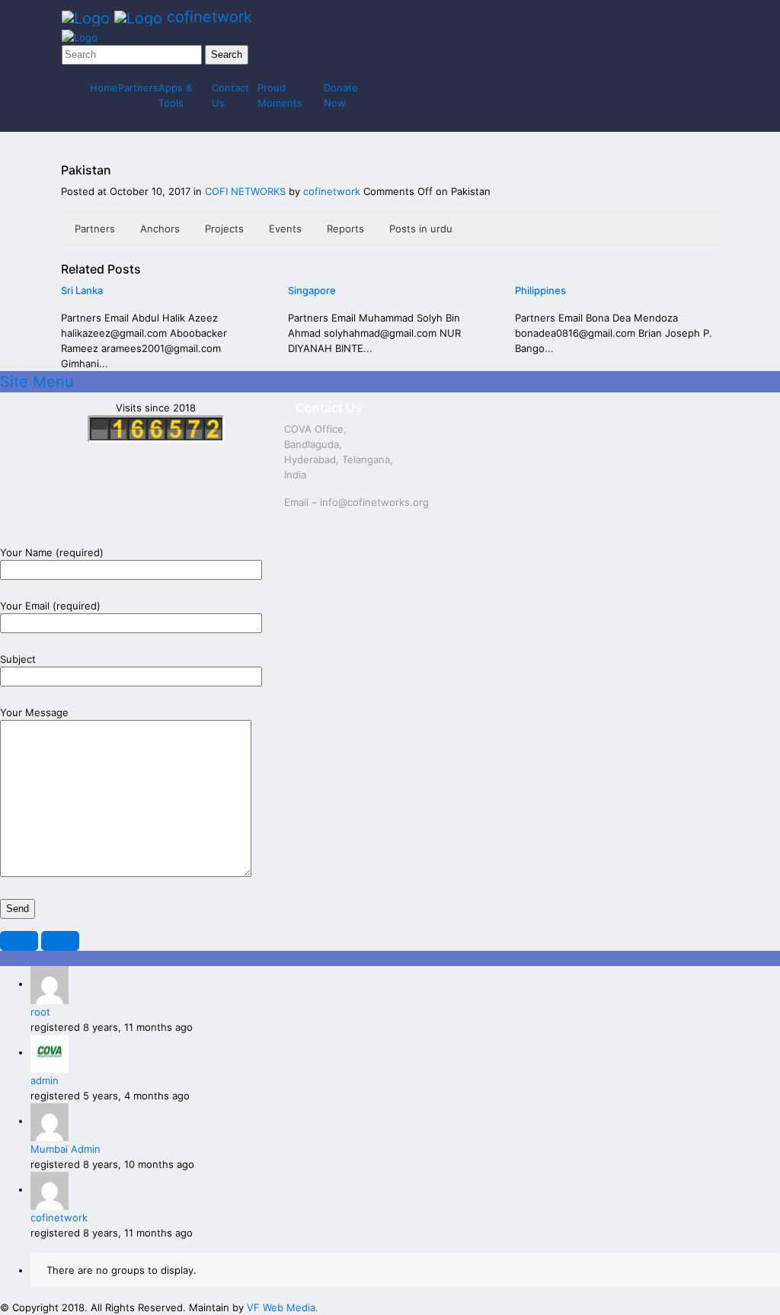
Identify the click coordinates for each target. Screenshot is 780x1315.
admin (44, 1080)
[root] (49, 983)
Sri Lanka (82, 290)
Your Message (34, 712)
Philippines (540, 290)
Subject (18, 659)
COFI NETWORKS (245, 191)
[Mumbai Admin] (49, 1121)
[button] (19, 941)
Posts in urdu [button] (420, 228)
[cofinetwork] (49, 1189)
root (40, 1012)
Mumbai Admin (65, 1149)
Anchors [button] (160, 228)
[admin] (49, 1052)
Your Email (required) (50, 606)
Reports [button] (345, 228)
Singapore (312, 290)
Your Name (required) (52, 552)
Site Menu (37, 382)
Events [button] (285, 228)
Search (226, 54)
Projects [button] (224, 228)
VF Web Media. (282, 1307)
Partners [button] (95, 228)
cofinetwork (333, 191)
